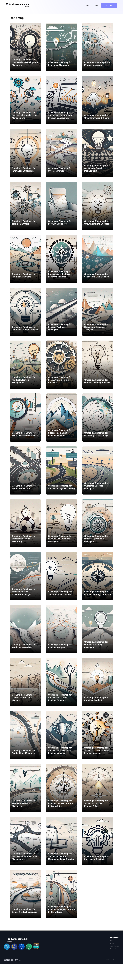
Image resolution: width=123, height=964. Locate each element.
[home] (17, 5)
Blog (111, 940)
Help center (113, 949)
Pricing (112, 943)
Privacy (108, 959)
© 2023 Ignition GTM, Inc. (12, 960)
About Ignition (114, 946)
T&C (114, 959)
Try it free (109, 5)
